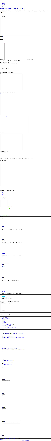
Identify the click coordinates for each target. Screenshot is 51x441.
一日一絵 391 (3, 266)
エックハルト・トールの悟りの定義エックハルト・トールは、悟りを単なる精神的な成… (14, 337)
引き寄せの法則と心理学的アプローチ (7, 364)
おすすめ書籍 (3, 3)
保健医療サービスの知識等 (7, 325)
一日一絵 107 (3, 253)
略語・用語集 (3, 4)
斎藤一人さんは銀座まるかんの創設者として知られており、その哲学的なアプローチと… (14, 349)
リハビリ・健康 (4, 317)
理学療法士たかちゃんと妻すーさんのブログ (12, 8)
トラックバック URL (3, 301)
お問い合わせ (3, 6)
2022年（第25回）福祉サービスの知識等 (10, 327)
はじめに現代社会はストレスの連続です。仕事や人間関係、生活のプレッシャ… (12, 333)
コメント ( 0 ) (3, 296)
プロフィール (3, 2)
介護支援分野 (5, 323)
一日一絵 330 (3, 291)
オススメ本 (3, 321)
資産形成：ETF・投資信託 (6, 318)
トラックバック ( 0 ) (4, 297)
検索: (1, 314)
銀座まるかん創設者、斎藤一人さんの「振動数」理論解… (9, 348)
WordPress (4, 322)
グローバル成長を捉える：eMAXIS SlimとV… (8, 360)
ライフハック (4, 319)
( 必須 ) (2, 302)
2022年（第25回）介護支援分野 (9, 324)
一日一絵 (1, 36)
